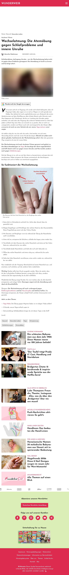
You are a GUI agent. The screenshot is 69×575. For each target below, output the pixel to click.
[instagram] (31, 518)
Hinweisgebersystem (22, 558)
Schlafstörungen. (15, 151)
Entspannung (34, 321)
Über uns (33, 558)
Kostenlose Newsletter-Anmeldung (34, 505)
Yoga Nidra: (7, 303)
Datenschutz (47, 552)
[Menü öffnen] (66, 3)
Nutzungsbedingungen (34, 552)
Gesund (8, 34)
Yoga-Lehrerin (40, 127)
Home (3, 34)
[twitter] (38, 518)
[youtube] (44, 518)
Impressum (21, 552)
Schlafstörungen (7, 325)
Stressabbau (20, 325)
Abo (38, 561)
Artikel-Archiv (48, 558)
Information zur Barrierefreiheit (42, 555)
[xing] (51, 518)
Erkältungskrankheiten (8, 290)
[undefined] (8, 491)
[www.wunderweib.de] (10, 3)
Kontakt (32, 561)
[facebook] (17, 518)
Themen (40, 558)
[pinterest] (24, 518)
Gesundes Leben (17, 34)
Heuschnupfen (26, 290)
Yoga (22, 146)
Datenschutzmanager (24, 555)
